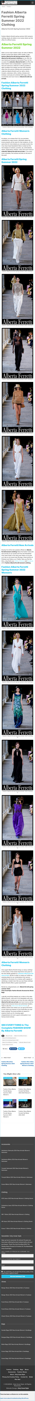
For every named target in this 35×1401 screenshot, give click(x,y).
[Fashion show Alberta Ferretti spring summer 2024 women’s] (9, 1081)
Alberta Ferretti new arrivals (20, 1035)
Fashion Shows (8, 1078)
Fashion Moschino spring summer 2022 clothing (8, 1063)
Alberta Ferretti (9, 1035)
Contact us (24, 1377)
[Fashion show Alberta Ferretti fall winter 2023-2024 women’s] (25, 1081)
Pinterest (21, 561)
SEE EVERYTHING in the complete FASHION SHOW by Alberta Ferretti (16, 1028)
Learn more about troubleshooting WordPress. (14, 1398)
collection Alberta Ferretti (24, 1042)
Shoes (27, 1369)
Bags (21, 1369)
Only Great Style (23, 1388)
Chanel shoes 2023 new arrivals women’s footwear (16, 1316)
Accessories (12, 1372)
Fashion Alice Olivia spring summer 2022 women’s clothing (27, 1063)
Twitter (17, 561)
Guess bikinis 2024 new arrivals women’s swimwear (16, 1184)
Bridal (31, 1377)
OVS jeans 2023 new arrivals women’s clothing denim (17, 1198)
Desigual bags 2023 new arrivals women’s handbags (16, 1337)
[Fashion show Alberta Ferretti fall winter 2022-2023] (25, 1103)
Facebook (30, 561)
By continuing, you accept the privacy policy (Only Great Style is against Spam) (17, 1272)
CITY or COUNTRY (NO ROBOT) (10, 1259)
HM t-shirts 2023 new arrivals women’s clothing (15, 1214)
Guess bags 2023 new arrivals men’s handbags (15, 1351)
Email (2, 1265)
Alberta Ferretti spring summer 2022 (10, 1040)
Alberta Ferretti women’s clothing (9, 1042)
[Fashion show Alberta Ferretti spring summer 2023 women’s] (9, 1103)
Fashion (8, 1369)
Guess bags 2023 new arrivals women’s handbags (16, 1358)
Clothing (15, 1369)
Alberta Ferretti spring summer (9, 1037)
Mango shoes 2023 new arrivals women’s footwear (16, 1295)
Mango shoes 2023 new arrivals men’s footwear (15, 1288)
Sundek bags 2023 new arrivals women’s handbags (16, 1330)
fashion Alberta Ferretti (7, 1044)
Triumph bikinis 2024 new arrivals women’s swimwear (16, 1177)
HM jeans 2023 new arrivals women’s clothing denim (16, 1221)
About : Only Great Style (17, 1374)
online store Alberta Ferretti (19, 1005)
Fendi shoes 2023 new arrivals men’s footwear (15, 1302)
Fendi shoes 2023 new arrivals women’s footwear (16, 1309)
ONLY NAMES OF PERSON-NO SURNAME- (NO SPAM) (15, 1252)
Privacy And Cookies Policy (10, 1377)
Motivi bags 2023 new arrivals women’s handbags (15, 1344)
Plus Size (17, 1379)
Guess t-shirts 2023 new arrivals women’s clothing (16, 1228)
